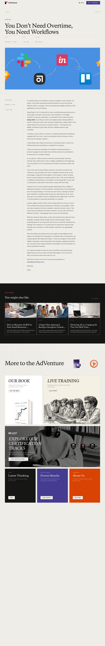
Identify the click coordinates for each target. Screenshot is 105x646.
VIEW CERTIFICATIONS (18, 459)
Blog (8, 12)
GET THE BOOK (14, 390)
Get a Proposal (93, 2)
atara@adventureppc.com (35, 262)
